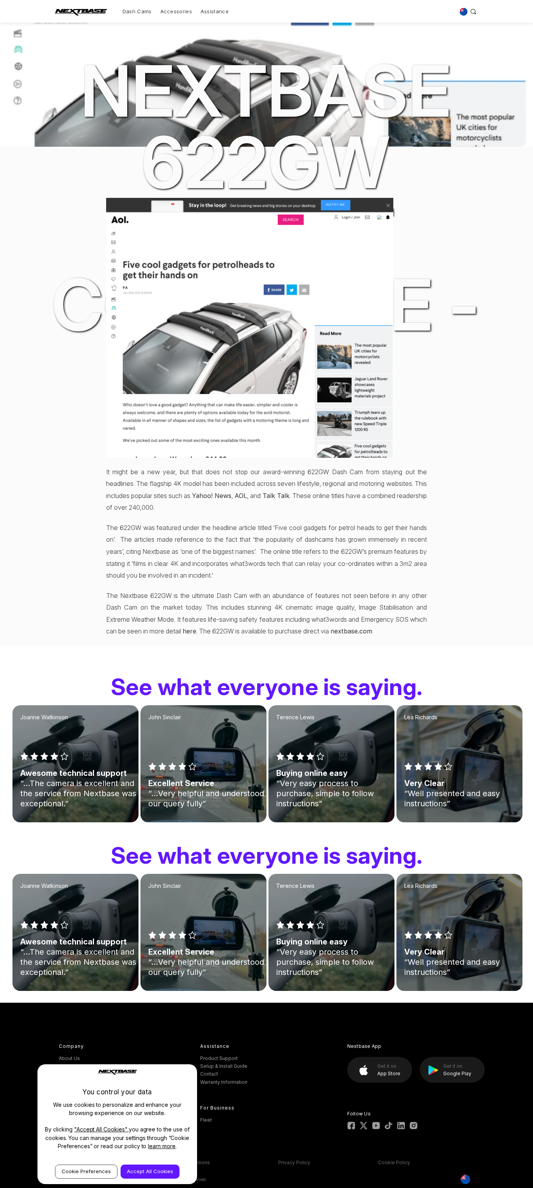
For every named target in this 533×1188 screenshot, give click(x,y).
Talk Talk (276, 496)
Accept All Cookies (150, 1171)
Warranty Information (223, 1082)
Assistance (215, 11)
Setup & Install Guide (223, 1066)
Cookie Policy (394, 1162)
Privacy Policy (294, 1162)
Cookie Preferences (86, 1171)
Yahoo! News (211, 496)
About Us (69, 1058)
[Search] (473, 11)
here (189, 631)
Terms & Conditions (187, 1162)
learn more (162, 1146)
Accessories (176, 11)
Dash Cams (137, 11)
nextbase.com (351, 631)
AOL (241, 496)
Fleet (206, 1120)
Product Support (219, 1058)
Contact (209, 1074)
